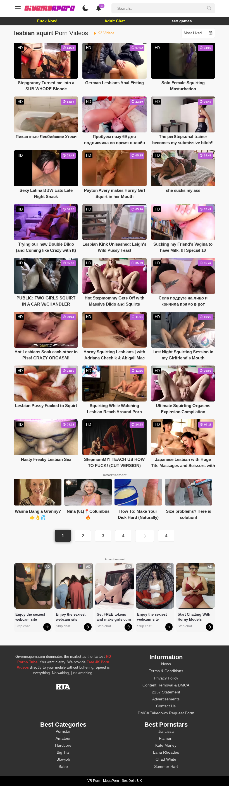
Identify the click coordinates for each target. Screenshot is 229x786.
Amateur (63, 738)
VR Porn (93, 781)
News (166, 664)
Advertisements (166, 699)
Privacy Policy (166, 678)
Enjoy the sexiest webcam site (30, 616)
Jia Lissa (166, 731)
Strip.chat (22, 626)
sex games (181, 21)
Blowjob (63, 759)
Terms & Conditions (166, 671)
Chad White (166, 759)
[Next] (144, 536)
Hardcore (63, 745)
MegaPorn (111, 781)
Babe (63, 766)
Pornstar (63, 731)
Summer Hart (166, 766)
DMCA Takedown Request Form (166, 713)
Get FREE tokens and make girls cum (114, 616)
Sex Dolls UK (132, 781)
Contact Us (166, 706)
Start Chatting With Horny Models (194, 616)
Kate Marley (165, 745)
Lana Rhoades (166, 752)
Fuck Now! (47, 21)
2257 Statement (166, 692)
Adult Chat (114, 21)
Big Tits (63, 752)
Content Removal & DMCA (165, 685)
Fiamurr (166, 738)
